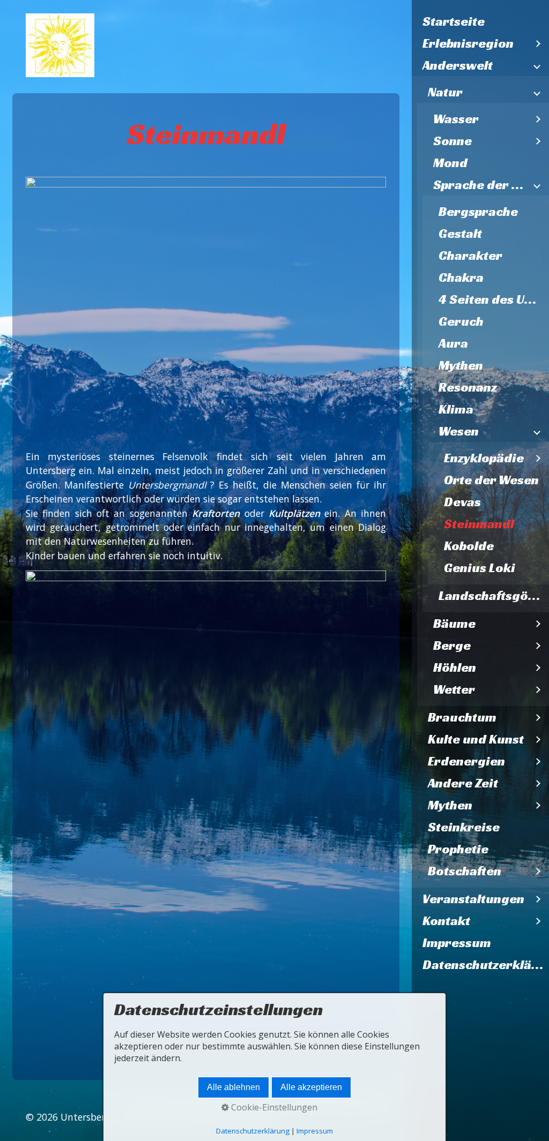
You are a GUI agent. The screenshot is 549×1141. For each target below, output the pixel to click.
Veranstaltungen (473, 899)
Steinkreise (464, 827)
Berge (452, 645)
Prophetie (458, 849)
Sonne (452, 141)
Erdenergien (466, 761)
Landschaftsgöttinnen (494, 596)
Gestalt (460, 234)
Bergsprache (478, 212)
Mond (450, 163)
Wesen (459, 431)
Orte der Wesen (491, 480)
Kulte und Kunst (476, 739)
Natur (445, 92)
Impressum (456, 943)
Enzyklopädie (484, 458)
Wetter (454, 689)
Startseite (453, 21)
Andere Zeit (463, 783)
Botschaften (464, 871)
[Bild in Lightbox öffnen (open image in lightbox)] (206, 312)
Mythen (461, 365)
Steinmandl (479, 524)
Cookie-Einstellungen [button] (273, 1107)
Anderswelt (457, 65)
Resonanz (468, 387)
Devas (462, 502)
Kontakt (446, 921)
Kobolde (469, 546)
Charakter (470, 255)
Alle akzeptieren (311, 1087)
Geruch (461, 321)
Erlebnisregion (468, 43)
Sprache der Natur (480, 185)
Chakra (461, 277)
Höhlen (454, 667)
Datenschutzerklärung (485, 965)
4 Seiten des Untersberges (494, 299)
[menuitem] (480, 22)
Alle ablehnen (233, 1087)
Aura (453, 343)
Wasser (456, 119)
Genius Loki (479, 568)
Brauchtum (462, 717)
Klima (456, 409)
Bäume (454, 623)
